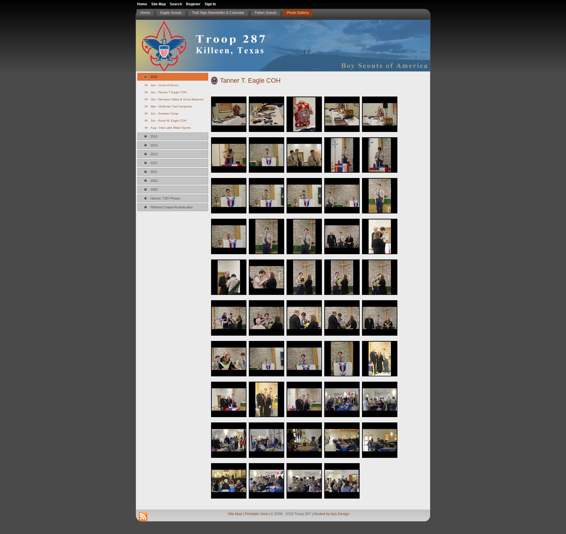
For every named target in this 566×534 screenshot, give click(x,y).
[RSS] (143, 516)
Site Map (235, 514)
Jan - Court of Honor (164, 85)
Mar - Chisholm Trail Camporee (171, 106)
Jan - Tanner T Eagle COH (169, 92)
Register (193, 4)
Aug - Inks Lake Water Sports (171, 127)
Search (176, 4)
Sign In (210, 4)
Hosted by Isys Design (331, 514)
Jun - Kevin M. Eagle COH (168, 120)
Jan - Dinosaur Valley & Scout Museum (177, 99)
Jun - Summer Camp (164, 113)
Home (142, 4)
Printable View (256, 514)
